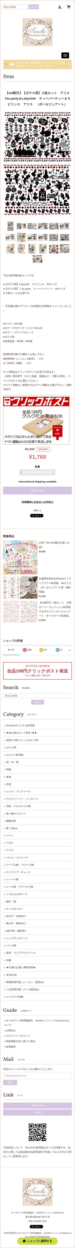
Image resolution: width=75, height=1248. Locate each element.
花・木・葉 (12, 762)
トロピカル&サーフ (16, 894)
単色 (8, 776)
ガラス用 (11, 747)
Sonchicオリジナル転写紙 (20, 725)
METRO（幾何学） (16, 930)
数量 (37, 466)
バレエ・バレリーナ (17, 857)
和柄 (8, 769)
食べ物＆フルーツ (16, 813)
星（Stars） (12, 828)
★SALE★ (11, 974)
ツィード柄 (12, 879)
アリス (10, 850)
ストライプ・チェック (18, 872)
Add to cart (37, 490)
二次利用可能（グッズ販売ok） (23, 989)
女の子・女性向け (16, 916)
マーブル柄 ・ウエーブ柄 (20, 864)
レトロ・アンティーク (18, 791)
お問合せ (11, 1030)
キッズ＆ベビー (14, 908)
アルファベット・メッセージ (22, 798)
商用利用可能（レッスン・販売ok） (26, 982)
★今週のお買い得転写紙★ (21, 967)
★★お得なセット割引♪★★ (21, 732)
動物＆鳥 (11, 820)
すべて (11, 650)
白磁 (8, 960)
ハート (10, 835)
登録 (10, 1082)
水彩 (8, 784)
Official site (37, 1105)
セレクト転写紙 (14, 754)
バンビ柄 (11, 945)
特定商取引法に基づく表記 (20, 1041)
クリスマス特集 (14, 996)
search (34, 6)
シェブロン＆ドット (17, 938)
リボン (10, 842)
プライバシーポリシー (18, 1035)
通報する (37, 510)
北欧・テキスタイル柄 (18, 806)
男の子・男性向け (16, 923)
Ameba (38, 1112)
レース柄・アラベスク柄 (19, 886)
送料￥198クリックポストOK (22, 740)
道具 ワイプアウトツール (21, 952)
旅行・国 (11, 901)
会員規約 (11, 1046)
